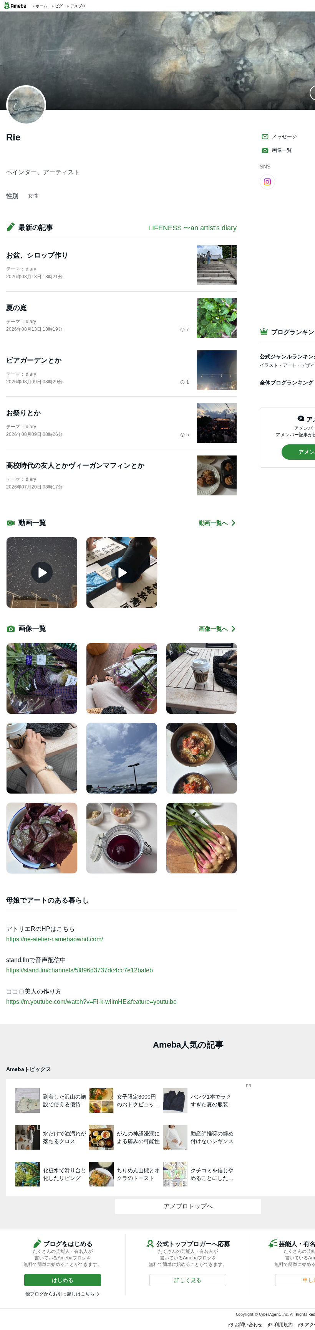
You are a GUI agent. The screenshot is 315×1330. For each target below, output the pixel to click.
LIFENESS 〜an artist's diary (192, 228)
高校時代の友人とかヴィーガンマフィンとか (75, 465)
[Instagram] (267, 181)
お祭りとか (23, 413)
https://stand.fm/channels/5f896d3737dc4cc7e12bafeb (79, 970)
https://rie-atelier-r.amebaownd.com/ (54, 939)
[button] (62, 1280)
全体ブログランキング (286, 383)
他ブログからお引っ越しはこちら (59, 1294)
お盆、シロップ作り (37, 255)
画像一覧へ (213, 628)
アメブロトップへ (188, 1206)
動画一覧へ (213, 523)
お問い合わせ (248, 1324)
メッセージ (284, 136)
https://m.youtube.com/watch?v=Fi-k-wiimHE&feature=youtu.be (91, 1001)
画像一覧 (282, 150)
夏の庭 (16, 308)
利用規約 (283, 1324)
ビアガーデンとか (33, 360)
